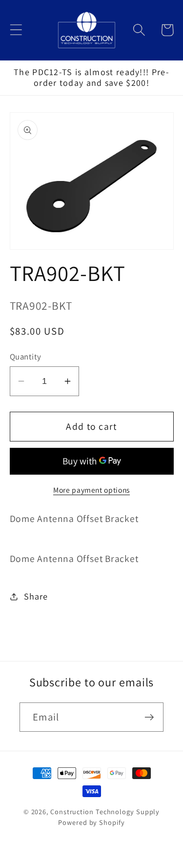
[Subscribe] (149, 717)
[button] (16, 30)
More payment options (91, 490)
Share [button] (35, 596)
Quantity (25, 356)
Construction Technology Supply (105, 811)
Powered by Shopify (91, 822)
